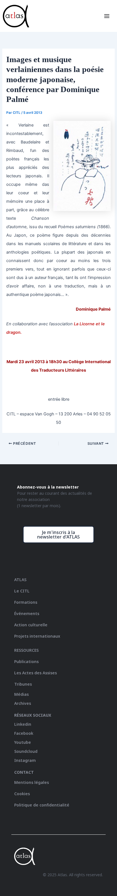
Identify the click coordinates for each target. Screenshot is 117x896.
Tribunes (23, 684)
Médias (21, 694)
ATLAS (20, 579)
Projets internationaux (37, 636)
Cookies (22, 793)
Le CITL (22, 591)
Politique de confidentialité (41, 805)
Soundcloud (25, 751)
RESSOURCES (26, 650)
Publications (26, 661)
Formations (25, 602)
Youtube (22, 742)
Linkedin (22, 724)
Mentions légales (31, 782)
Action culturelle (30, 624)
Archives (22, 703)
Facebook (23, 733)
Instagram (25, 760)
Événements (26, 613)
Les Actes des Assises (36, 672)
